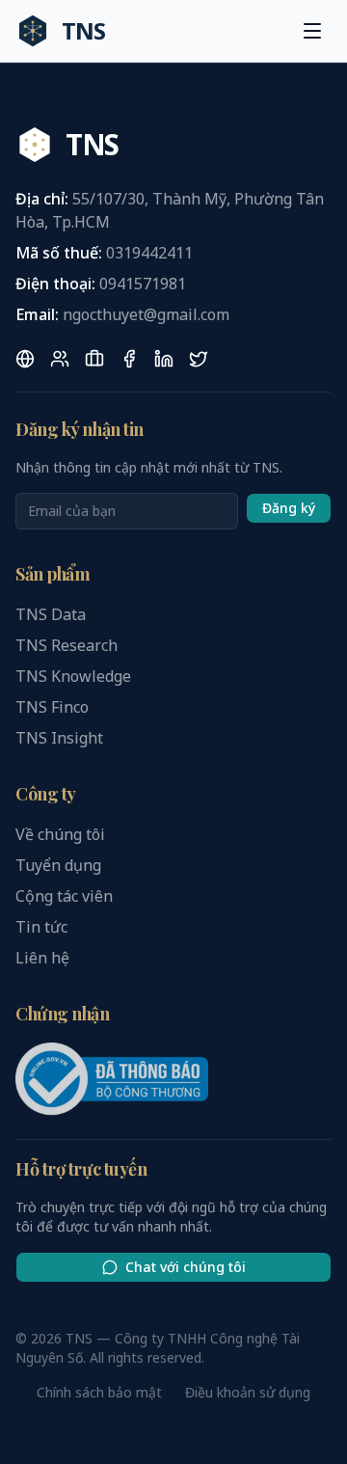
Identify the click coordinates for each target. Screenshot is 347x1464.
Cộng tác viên (64, 896)
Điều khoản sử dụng (247, 1392)
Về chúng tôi (60, 834)
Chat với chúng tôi (185, 1267)
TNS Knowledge (73, 676)
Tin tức (41, 926)
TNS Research (66, 645)
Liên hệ (42, 957)
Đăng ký (288, 508)
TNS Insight (59, 737)
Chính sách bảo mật (99, 1392)
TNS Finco (52, 707)
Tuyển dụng (58, 865)
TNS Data (50, 614)
